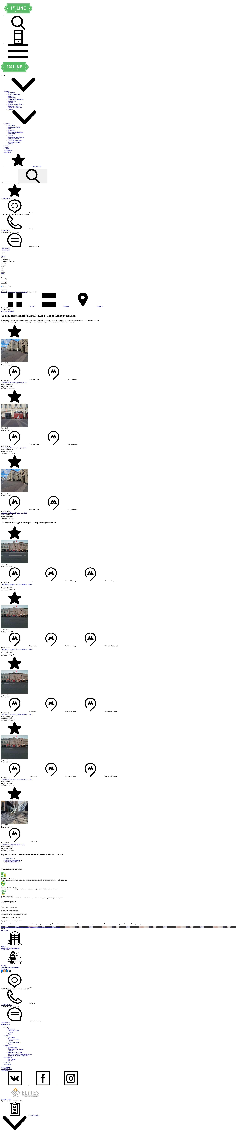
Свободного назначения (15, 99)
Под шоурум (12, 101)
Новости (7, 149)
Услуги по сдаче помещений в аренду (20, 1054)
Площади (11, 311)
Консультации (12, 1047)
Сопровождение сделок (15, 1049)
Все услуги (4, 930)
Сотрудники (12, 1059)
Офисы (10, 102)
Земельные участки (14, 142)
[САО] (3, 270)
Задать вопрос (5, 250)
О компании (8, 150)
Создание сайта (6, 1099)
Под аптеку (11, 97)
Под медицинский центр (16, 104)
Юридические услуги (15, 1052)
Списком (66, 306)
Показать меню (5, 1024)
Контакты (7, 152)
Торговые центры (13, 1030)
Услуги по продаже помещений (18, 1055)
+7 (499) (6, 198)
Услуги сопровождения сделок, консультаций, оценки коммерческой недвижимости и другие (30, 927)
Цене (5, 311)
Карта (6, 145)
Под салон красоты (14, 94)
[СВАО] (3, 271)
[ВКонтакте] (2, 971)
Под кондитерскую (14, 106)
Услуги (6, 147)
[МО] (3, 268)
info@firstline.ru (5, 248)
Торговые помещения (15, 107)
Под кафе (11, 96)
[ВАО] (3, 267)
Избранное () (36, 166)
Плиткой (32, 306)
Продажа (7, 123)
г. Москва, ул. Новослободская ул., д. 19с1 (14, 382)
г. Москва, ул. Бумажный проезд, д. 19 (13, 844)
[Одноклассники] (4, 971)
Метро (3, 273)
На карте (100, 306)
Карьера (10, 1060)
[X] (10, 971)
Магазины (11, 92)
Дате (2, 311)
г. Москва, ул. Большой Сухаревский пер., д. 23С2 (16, 584)
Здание (10, 109)
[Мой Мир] (7, 971)
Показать (4, 290)
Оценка (10, 1050)
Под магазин (8, 858)
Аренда (6, 91)
